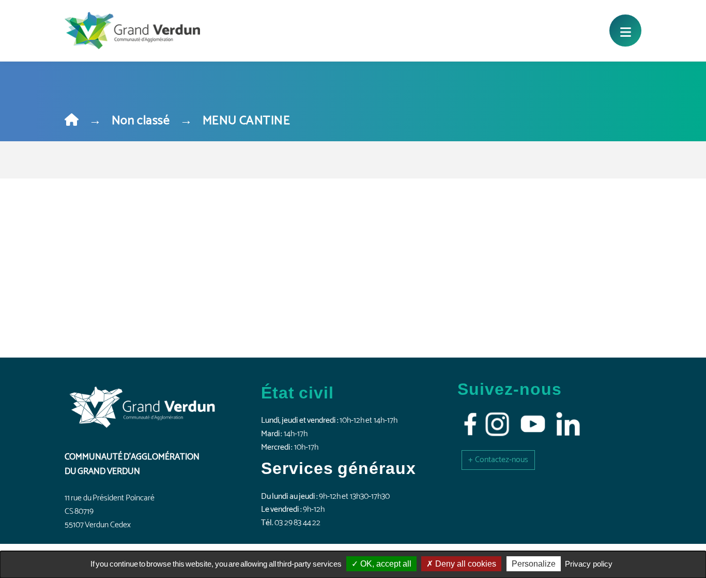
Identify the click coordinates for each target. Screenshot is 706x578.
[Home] (72, 121)
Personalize (534, 563)
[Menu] (625, 30)
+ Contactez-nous (498, 460)
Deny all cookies (464, 563)
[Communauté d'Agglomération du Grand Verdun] (132, 30)
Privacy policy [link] (588, 563)
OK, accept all (384, 563)
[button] (498, 460)
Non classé (141, 121)
